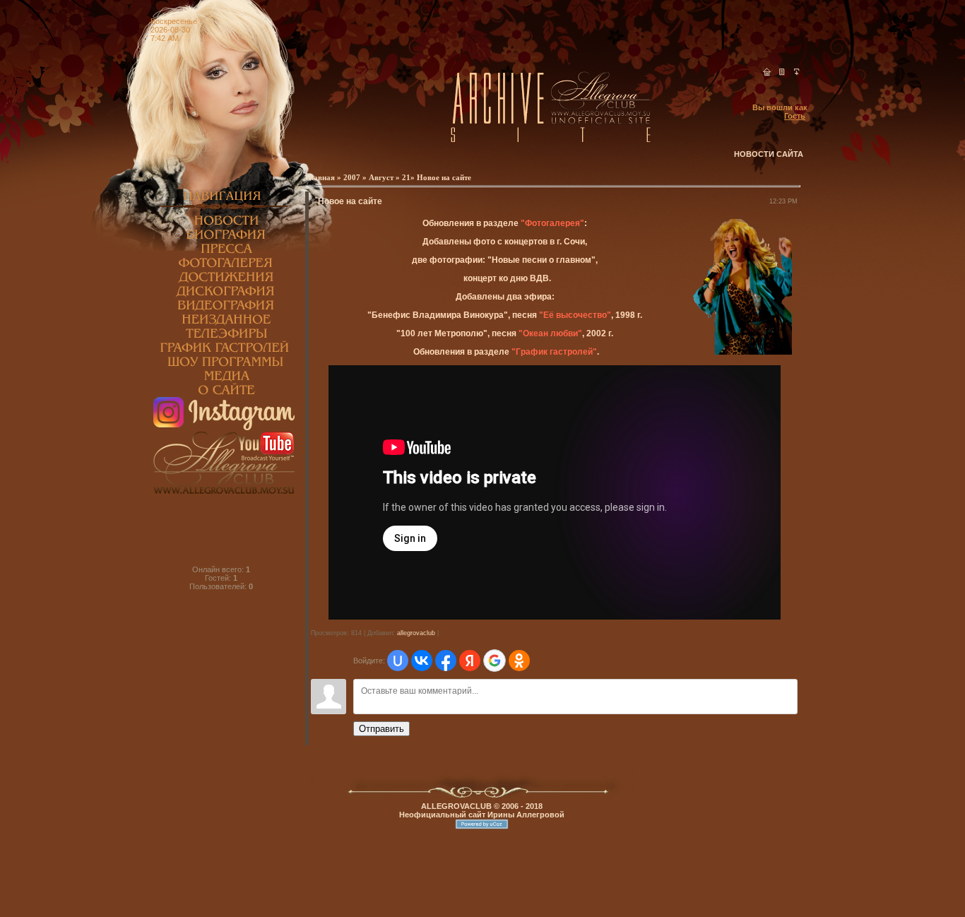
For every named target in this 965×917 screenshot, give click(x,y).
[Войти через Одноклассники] (519, 660)
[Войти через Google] (494, 660)
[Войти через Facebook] (445, 660)
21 (406, 178)
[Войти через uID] (397, 660)
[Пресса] (224, 253)
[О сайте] (224, 394)
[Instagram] (224, 427)
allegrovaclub (416, 633)
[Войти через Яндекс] (469, 660)
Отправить (381, 728)
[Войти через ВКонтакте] (421, 660)
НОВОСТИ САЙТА (768, 154)
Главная (321, 178)
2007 (351, 178)
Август (381, 178)
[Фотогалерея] (224, 267)
